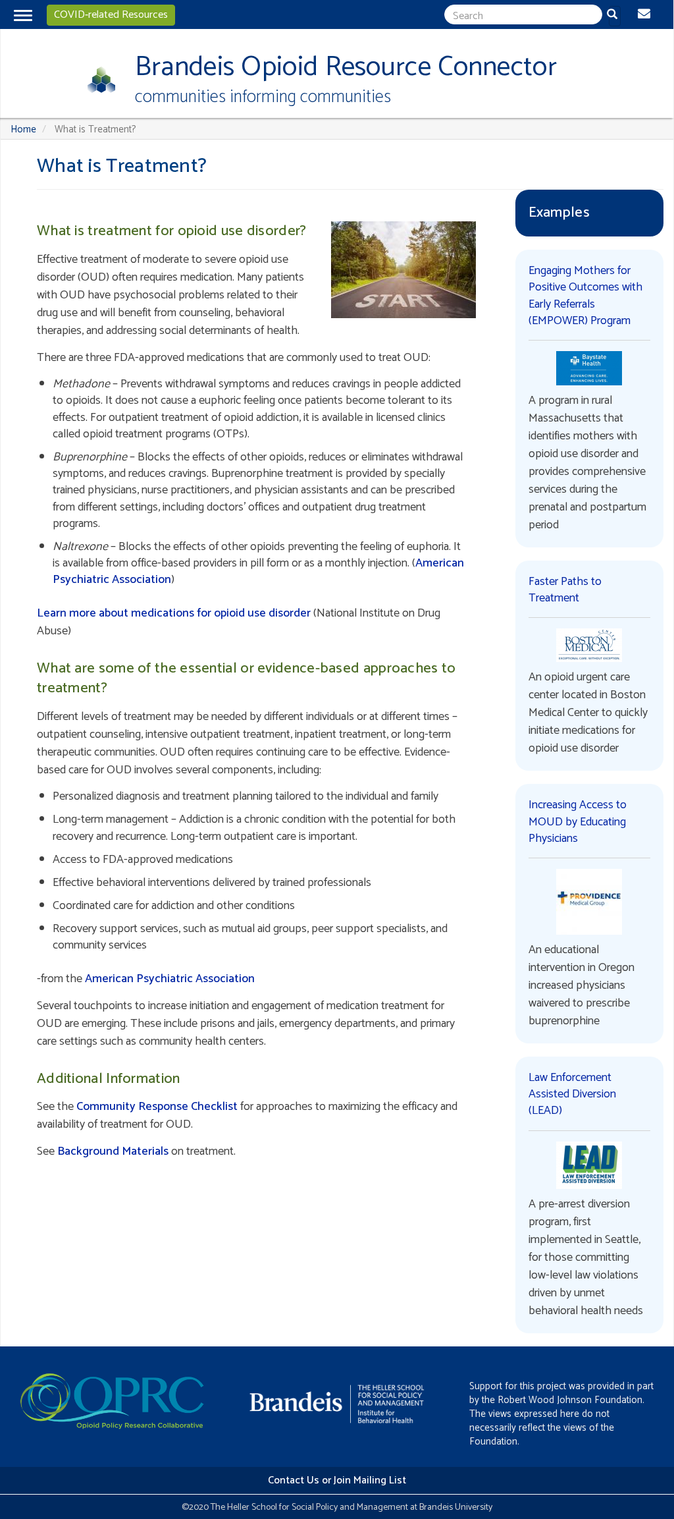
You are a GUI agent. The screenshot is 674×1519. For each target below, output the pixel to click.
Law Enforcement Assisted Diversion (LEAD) (572, 1094)
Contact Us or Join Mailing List (337, 1480)
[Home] (96, 80)
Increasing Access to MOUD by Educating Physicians (578, 821)
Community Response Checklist (157, 1107)
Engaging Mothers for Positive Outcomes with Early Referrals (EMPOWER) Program (585, 296)
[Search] (615, 16)
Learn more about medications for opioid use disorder (174, 613)
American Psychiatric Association (170, 979)
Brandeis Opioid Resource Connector (346, 67)
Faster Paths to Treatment (565, 590)
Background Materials (112, 1151)
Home (23, 129)
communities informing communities (263, 97)
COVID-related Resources (111, 15)
